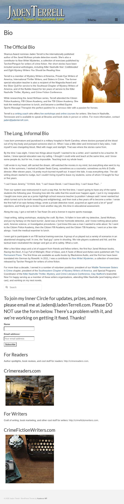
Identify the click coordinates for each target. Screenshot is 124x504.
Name (7, 324)
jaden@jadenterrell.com (16, 120)
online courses (68, 113)
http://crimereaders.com (76, 361)
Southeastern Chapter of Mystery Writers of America (65, 270)
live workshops (47, 113)
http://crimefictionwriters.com (83, 420)
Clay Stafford (97, 274)
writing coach (21, 113)
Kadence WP (42, 498)
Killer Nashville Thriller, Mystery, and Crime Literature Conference (56, 274)
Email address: (12, 334)
